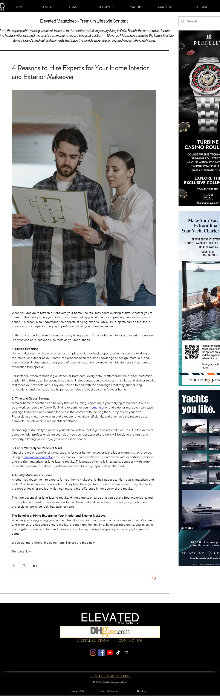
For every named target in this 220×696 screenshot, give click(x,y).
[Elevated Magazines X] (127, 652)
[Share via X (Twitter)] (24, 565)
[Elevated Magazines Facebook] (101, 652)
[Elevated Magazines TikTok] (118, 652)
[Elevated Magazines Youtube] (110, 652)
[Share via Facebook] (14, 565)
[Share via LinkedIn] (35, 565)
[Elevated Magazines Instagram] (93, 652)
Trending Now (21, 551)
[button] (47, 7)
